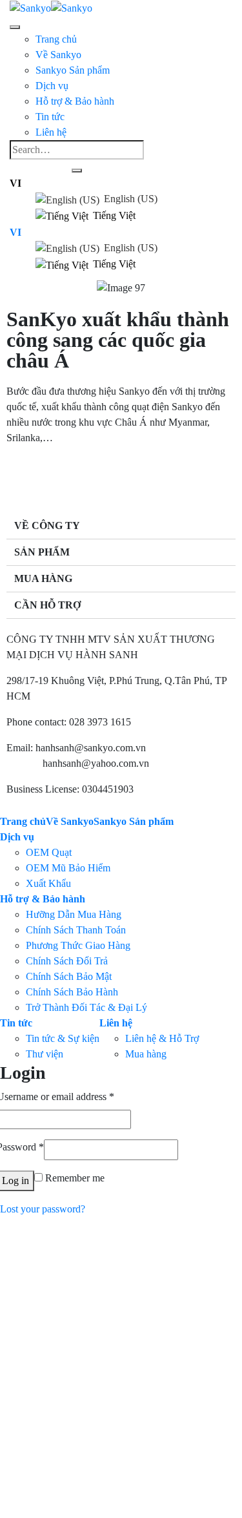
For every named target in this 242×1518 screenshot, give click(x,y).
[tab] (121, 526)
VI (15, 183)
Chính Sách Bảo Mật (156, 194)
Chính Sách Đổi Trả (67, 960)
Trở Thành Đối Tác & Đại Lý (86, 1007)
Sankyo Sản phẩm (72, 70)
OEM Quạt (49, 852)
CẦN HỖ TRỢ (47, 604)
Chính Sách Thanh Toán (76, 929)
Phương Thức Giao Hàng (78, 945)
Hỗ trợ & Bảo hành (42, 898)
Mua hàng (133, 178)
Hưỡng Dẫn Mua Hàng (73, 914)
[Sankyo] (51, 7)
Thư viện (44, 1053)
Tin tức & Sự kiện (62, 1038)
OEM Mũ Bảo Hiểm (68, 867)
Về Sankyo (58, 54)
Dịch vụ (17, 836)
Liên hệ (115, 1022)
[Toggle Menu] (15, 27)
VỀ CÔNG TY (47, 525)
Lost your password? (42, 1208)
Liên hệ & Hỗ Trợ (150, 163)
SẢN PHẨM (42, 551)
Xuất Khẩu (48, 883)
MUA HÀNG (43, 578)
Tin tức (16, 1022)
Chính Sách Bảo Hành (159, 209)
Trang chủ (56, 39)
